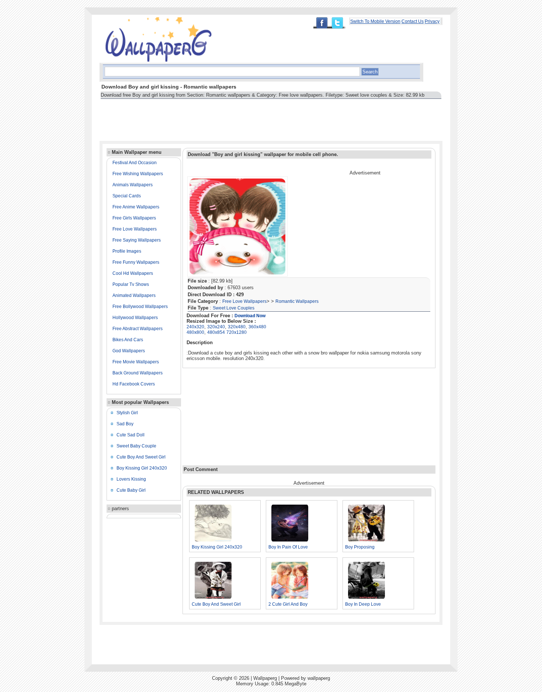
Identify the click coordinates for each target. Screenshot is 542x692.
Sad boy (125, 423)
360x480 (257, 326)
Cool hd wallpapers (132, 273)
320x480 (237, 326)
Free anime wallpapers (135, 207)
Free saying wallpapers (136, 240)
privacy (432, 21)
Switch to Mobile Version (375, 21)
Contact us (413, 21)
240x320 (195, 326)
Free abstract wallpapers (137, 328)
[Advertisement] (234, 116)
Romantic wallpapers (297, 301)
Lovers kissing (131, 479)
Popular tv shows (130, 284)
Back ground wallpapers (137, 373)
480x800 (195, 332)
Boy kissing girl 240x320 (142, 468)
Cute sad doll (131, 434)
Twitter (339, 23)
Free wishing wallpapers (137, 173)
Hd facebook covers (133, 384)
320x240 (216, 326)
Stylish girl (127, 412)
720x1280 (236, 332)
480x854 (216, 332)
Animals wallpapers (132, 184)
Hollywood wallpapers (135, 317)
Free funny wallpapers (135, 262)
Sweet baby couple (136, 446)
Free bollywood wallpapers (140, 306)
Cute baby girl (131, 490)
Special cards (126, 195)
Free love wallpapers (134, 229)
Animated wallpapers (134, 295)
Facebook (321, 22)
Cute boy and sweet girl (141, 457)
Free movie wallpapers (135, 361)
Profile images (126, 251)
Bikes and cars (127, 339)
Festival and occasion (134, 162)
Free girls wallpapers (134, 218)
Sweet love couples (233, 308)
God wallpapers (128, 350)
